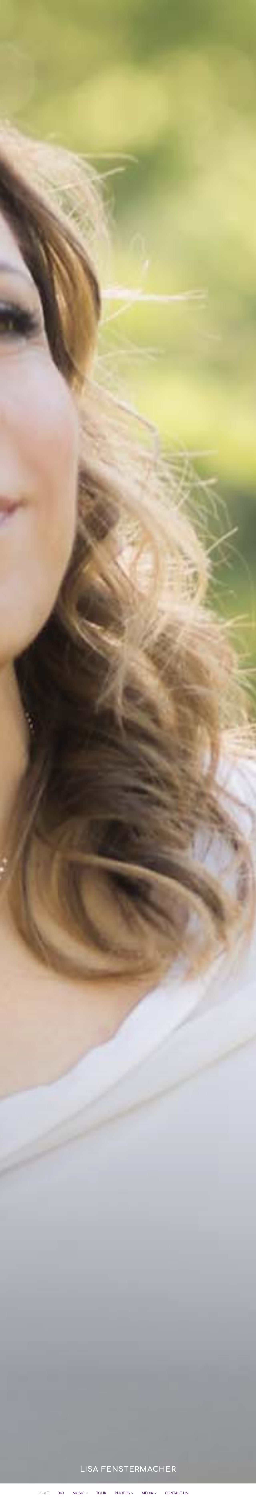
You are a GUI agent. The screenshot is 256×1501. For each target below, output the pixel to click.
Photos (122, 1493)
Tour (101, 1493)
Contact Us (176, 1493)
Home (43, 1493)
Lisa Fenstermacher (128, 1469)
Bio (61, 1493)
